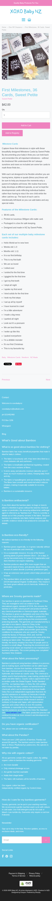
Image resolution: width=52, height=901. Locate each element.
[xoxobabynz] (26, 885)
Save (19, 364)
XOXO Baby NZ (13, 890)
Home (4, 27)
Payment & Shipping (17, 873)
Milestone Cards (13, 357)
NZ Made (34, 357)
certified (17, 788)
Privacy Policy (34, 873)
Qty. (3, 110)
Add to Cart (26, 125)
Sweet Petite (7, 99)
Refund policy (34, 875)
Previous (6, 380)
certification (23, 729)
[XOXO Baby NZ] (26, 13)
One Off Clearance (15, 27)
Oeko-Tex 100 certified (36, 684)
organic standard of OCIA (22, 606)
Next (48, 380)
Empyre (23, 892)
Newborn (25, 357)
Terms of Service (18, 875)
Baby (4, 357)
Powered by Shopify (33, 892)
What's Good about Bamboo (19, 440)
